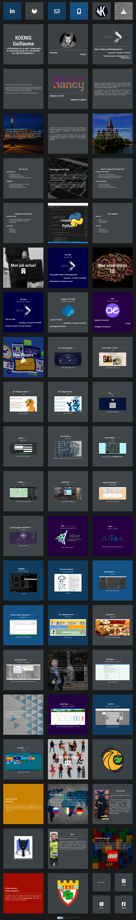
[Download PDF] (123, 12)
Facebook (123, 908)
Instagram (123, 885)
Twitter (101, 908)
